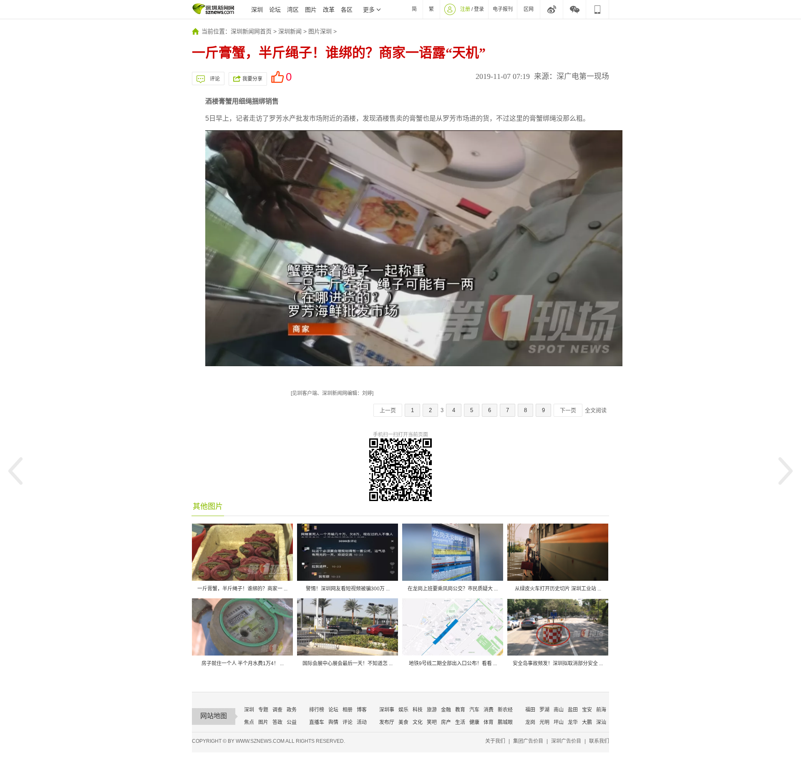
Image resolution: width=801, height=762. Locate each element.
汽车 (474, 710)
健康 (474, 722)
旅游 (432, 710)
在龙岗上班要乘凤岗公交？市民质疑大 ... (453, 589)
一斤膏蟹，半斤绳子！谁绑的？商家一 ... (242, 589)
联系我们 (599, 741)
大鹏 (587, 722)
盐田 (573, 710)
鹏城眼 (505, 722)
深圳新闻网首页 (251, 31)
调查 (277, 710)
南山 (559, 710)
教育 (460, 710)
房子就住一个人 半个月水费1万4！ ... (243, 663)
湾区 (293, 9)
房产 (446, 722)
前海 (601, 710)
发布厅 (386, 722)
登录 (479, 9)
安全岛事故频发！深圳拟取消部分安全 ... (558, 663)
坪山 (559, 722)
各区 (347, 9)
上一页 (388, 410)
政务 (292, 710)
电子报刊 (503, 9)
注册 (465, 9)
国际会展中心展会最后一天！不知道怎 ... (347, 663)
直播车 (316, 722)
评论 (215, 79)
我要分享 (252, 79)
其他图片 (208, 506)
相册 (348, 710)
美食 (403, 722)
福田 (530, 710)
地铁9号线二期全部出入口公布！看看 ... (453, 663)
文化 (418, 722)
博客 (362, 710)
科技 (418, 710)
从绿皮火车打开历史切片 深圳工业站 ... (558, 589)
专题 (263, 710)
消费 (489, 710)
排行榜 (316, 710)
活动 (362, 722)
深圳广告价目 (566, 741)
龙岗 (530, 722)
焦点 (249, 722)
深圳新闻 (290, 31)
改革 (329, 9)
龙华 (573, 722)
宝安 (587, 710)
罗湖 (544, 710)
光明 (544, 722)
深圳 (257, 9)
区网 (529, 9)
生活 (460, 722)
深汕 (601, 722)
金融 (446, 710)
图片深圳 (320, 31)
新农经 (505, 710)
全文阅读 (596, 410)
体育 (489, 722)
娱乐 (403, 710)
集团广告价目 (528, 741)
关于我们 (495, 741)
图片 (311, 9)
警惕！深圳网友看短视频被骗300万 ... (348, 589)
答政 (277, 722)
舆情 (333, 722)
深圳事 (386, 710)
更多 (369, 9)
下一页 (568, 410)
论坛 (275, 9)
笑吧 (432, 722)
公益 (292, 722)
